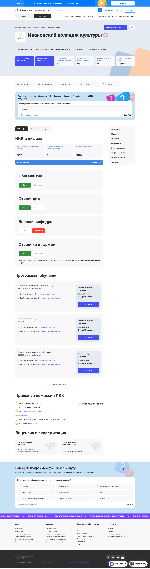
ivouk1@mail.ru (24, 415)
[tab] (25, 84)
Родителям (80, 544)
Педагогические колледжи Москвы (56, 539)
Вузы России (19, 531)
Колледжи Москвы (51, 528)
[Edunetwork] (23, 10)
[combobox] (77, 10)
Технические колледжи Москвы (55, 536)
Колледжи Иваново (54, 27)
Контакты (110, 528)
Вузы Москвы (19, 528)
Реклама (110, 531)
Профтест (91, 16)
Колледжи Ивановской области (37, 27)
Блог (133, 16)
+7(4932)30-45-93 (92, 403)
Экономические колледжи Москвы (56, 542)
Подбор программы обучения (85, 539)
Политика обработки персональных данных (77, 562)
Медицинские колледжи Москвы (55, 534)
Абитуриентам (81, 541)
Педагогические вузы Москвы (24, 539)
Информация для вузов (115, 534)
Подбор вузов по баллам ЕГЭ (85, 536)
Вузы (17, 525)
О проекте (112, 525)
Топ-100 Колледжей (78, 16)
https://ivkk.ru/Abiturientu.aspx (30, 411)
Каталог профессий (122, 16)
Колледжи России (20, 27)
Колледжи (50, 525)
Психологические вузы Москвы (24, 542)
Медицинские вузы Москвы (23, 534)
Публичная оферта (47, 562)
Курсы (66, 16)
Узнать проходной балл (47, 294)
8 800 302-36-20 (109, 10)
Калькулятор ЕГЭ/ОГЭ (105, 16)
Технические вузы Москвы (23, 536)
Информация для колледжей (116, 536)
